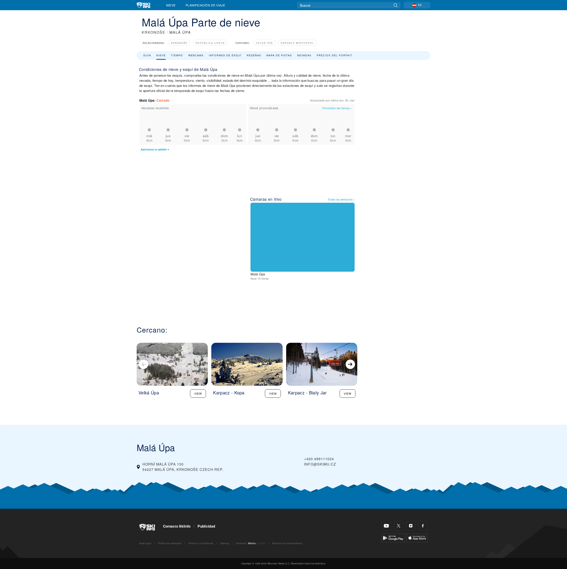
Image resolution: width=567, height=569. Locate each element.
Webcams (196, 55)
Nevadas (304, 55)
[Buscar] (395, 5)
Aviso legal (145, 543)
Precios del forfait (334, 55)
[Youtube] (386, 526)
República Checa (210, 43)
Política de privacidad (169, 543)
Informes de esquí (225, 55)
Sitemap (224, 543)
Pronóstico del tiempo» (337, 108)
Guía (147, 55)
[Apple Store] (417, 537)
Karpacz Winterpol (297, 43)
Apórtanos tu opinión (154, 149)
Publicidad (206, 526)
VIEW (198, 393)
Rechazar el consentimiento (287, 543)
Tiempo (177, 55)
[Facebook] (423, 526)
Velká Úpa (264, 43)
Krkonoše (179, 43)
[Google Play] (393, 537)
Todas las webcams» (341, 199)
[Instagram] (411, 526)
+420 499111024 (319, 458)
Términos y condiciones (201, 543)
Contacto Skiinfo (177, 526)
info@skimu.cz (320, 464)
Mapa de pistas (279, 55)
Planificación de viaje (205, 5)
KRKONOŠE (153, 32)
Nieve (171, 5)
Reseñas (254, 55)
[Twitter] (398, 526)
